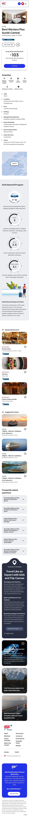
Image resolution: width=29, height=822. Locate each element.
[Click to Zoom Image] (14, 17)
